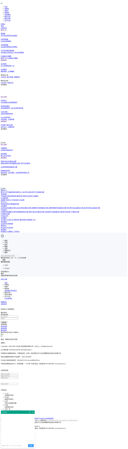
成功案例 (7, 14)
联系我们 (4, 229)
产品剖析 (4, 196)
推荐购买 (4, 60)
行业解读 (35, 196)
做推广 (6, 10)
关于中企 (7, 20)
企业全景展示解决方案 (23, 208)
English (41, 418)
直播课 (3, 200)
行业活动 (10, 227)
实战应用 (4, 194)
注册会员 (4, 28)
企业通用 (4, 206)
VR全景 (3, 77)
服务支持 (7, 16)
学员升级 (15, 200)
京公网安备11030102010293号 (57, 420)
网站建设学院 (14, 204)
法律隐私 (29, 220)
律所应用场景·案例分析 (15, 196)
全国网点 (10, 231)
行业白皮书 (4, 216)
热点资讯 (4, 227)
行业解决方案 (5, 214)
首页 (5, 7)
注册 (5, 279)
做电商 (6, 12)
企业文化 (10, 220)
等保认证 (10, 82)
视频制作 (17, 77)
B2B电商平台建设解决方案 (53, 212)
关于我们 (4, 220)
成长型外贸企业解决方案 (92, 208)
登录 (2, 26)
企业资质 (4, 223)
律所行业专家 (27, 196)
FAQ (34, 220)
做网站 (6, 8)
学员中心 (9, 200)
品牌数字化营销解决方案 (39, 208)
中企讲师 (21, 200)
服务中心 (19, 192)
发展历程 (16, 220)
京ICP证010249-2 (72, 420)
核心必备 (4, 97)
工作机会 (16, 231)
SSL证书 (3, 82)
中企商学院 (4, 198)
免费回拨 (3, 322)
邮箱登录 (36, 418)
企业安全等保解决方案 (8, 208)
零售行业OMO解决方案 (36, 212)
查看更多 (4, 302)
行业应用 (4, 210)
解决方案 (7, 18)
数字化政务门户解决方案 (71, 212)
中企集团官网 (48, 418)
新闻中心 (4, 225)
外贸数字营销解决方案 (8, 212)
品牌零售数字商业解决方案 (57, 208)
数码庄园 (23, 220)
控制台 (3, 24)
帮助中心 (4, 190)
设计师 (24, 192)
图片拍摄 (10, 77)
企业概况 (4, 218)
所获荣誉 (10, 223)
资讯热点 (14, 290)
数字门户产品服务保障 (8, 192)
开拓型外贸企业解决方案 (75, 208)
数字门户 (4, 30)
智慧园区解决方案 (22, 212)
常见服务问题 (39, 192)
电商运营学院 (5, 204)
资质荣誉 (4, 221)
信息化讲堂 (31, 192)
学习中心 (4, 202)
